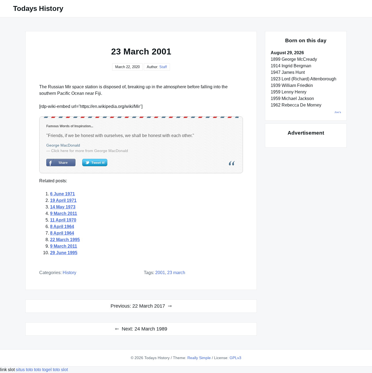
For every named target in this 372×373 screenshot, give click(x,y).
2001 (160, 272)
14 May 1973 (62, 207)
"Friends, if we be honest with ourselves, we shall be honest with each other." (120, 135)
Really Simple (199, 358)
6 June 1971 (62, 194)
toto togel (43, 369)
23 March (176, 272)
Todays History (38, 8)
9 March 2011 (63, 213)
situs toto (25, 369)
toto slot (60, 369)
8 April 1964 (62, 226)
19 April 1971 (63, 200)
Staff (163, 67)
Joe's (337, 112)
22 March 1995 (65, 239)
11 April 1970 (63, 220)
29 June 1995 (63, 252)
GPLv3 (235, 358)
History (69, 272)
